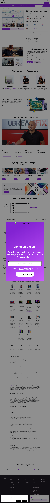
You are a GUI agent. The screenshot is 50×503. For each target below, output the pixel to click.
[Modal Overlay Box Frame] (25, 251)
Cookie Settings (5, 500)
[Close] (27, 496)
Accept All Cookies (24, 500)
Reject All (18, 500)
